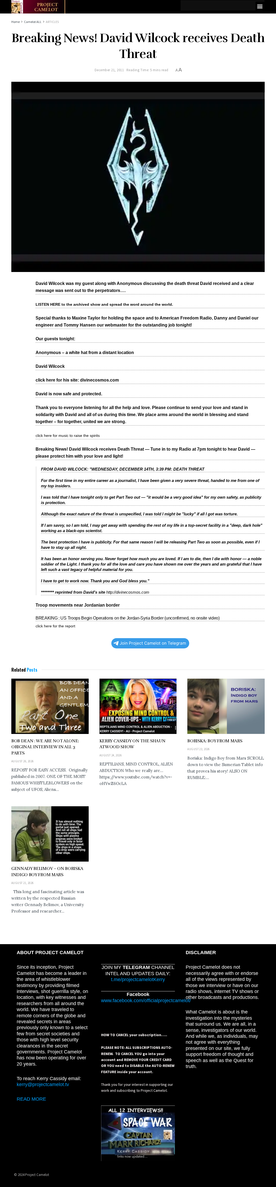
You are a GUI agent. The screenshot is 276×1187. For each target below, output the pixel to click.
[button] (260, 6)
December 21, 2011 (109, 70)
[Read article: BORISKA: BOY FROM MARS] (226, 706)
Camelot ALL (33, 22)
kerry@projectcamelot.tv (43, 1084)
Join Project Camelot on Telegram (153, 643)
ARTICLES (52, 22)
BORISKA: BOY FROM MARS (214, 741)
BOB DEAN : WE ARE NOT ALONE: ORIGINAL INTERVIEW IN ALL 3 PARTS (45, 747)
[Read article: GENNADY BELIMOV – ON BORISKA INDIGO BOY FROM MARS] (50, 834)
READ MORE (31, 1099)
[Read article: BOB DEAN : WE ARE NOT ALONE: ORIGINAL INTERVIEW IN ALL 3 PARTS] (50, 706)
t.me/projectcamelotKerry (138, 979)
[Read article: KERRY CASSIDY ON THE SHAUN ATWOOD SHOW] (138, 706)
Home (15, 22)
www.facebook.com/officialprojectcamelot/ (146, 1000)
